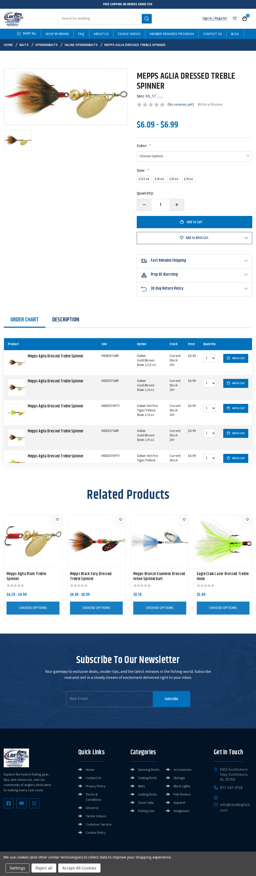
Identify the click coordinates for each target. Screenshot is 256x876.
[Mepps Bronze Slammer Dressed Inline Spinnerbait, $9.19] (160, 541)
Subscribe (171, 699)
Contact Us (212, 34)
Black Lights (182, 786)
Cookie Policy (96, 833)
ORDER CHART (24, 319)
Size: (143, 171)
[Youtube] (21, 803)
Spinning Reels (148, 770)
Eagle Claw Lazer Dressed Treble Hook (223, 577)
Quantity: (145, 193)
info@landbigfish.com (235, 808)
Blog (235, 34)
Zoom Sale (146, 803)
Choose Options (33, 608)
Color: (144, 146)
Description (65, 319)
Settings (17, 868)
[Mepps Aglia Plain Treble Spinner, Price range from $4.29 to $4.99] (33, 541)
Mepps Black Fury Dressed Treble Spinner (91, 577)
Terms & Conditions (93, 797)
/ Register (219, 18)
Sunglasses (182, 811)
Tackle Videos (129, 34)
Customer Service (99, 824)
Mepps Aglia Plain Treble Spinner (26, 577)
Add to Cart (238, 358)
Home (90, 770)
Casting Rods (147, 778)
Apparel (179, 803)
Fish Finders (182, 794)
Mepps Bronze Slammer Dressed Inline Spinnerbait (159, 577)
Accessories (183, 770)
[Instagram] (34, 803)
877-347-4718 (231, 788)
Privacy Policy (95, 786)
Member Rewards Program (172, 34)
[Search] (147, 18)
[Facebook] (9, 803)
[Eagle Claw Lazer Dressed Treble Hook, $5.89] (223, 541)
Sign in (207, 18)
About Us (101, 34)
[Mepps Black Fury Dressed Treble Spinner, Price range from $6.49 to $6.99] (97, 541)
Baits (141, 786)
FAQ (81, 34)
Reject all (44, 868)
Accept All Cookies (79, 868)
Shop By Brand (57, 34)
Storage (179, 778)
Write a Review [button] (210, 105)
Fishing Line (146, 811)
